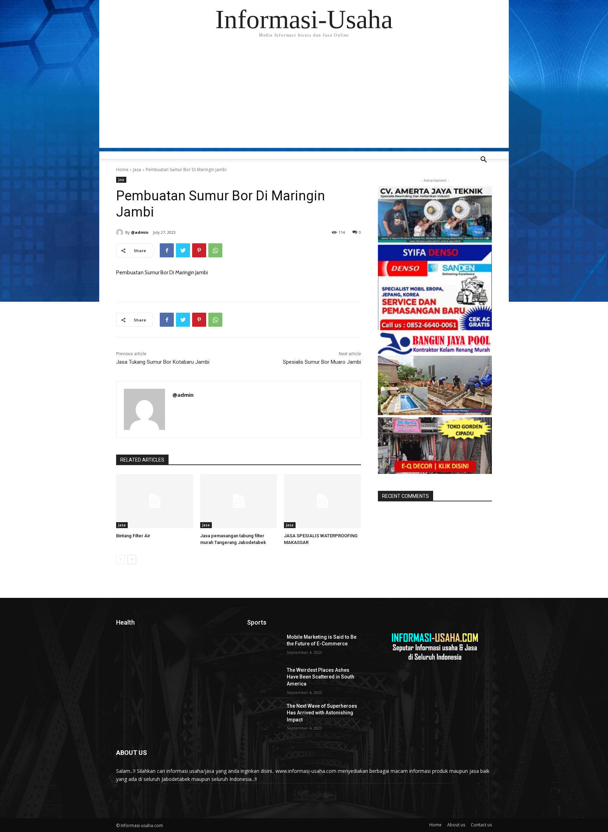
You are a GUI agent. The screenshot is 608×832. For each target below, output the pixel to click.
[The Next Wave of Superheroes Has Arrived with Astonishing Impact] (264, 715)
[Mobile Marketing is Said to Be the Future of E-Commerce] (264, 646)
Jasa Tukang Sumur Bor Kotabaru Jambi (162, 362)
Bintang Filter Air (133, 535)
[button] (483, 160)
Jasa (137, 170)
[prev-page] (120, 559)
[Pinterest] (199, 250)
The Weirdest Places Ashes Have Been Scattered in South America (320, 677)
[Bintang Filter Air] (154, 501)
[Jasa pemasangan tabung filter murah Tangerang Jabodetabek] (238, 501)
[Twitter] (183, 250)
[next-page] (131, 559)
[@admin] (120, 232)
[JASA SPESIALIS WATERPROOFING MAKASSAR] (322, 501)
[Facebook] (167, 250)
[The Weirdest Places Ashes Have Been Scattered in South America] (264, 679)
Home (122, 170)
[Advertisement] (304, 98)
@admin (139, 232)
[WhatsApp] (215, 250)
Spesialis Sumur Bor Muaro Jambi (322, 362)
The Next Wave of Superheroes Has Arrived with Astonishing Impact (322, 712)
